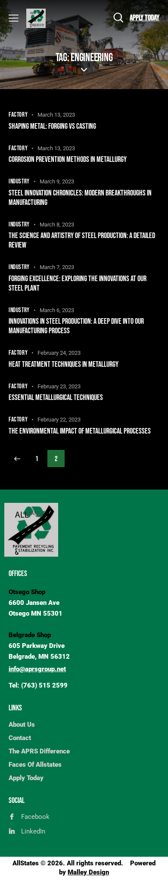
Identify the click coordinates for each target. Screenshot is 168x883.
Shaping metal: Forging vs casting (52, 126)
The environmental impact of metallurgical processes (80, 431)
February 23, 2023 (59, 386)
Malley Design (88, 872)
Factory (18, 115)
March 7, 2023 (57, 267)
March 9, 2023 (57, 181)
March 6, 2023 (57, 310)
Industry (19, 181)
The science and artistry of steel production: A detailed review (82, 240)
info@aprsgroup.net (37, 669)
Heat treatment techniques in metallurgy (63, 364)
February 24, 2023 (59, 353)
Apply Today (144, 17)
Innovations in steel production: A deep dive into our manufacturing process (76, 326)
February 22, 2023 (59, 419)
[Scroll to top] (154, 869)
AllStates (25, 863)
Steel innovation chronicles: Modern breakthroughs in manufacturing (80, 198)
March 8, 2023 (57, 224)
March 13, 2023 (56, 115)
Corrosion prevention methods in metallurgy (68, 159)
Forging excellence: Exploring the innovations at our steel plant (77, 283)
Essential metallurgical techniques (56, 397)
